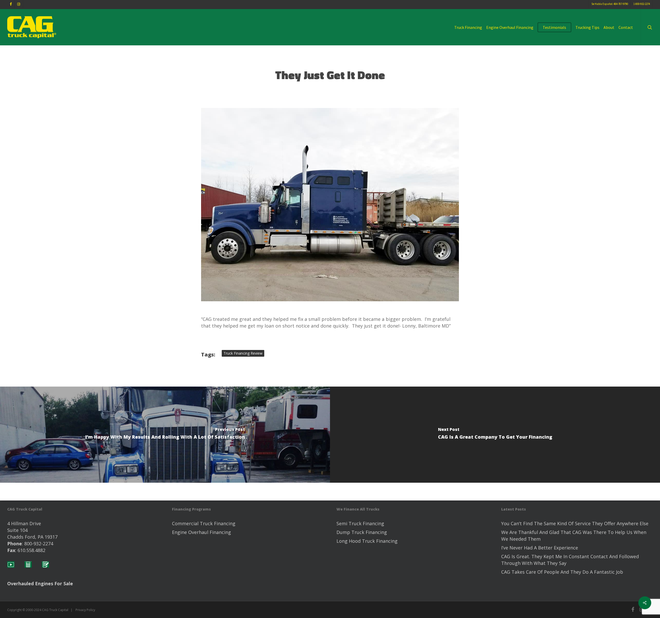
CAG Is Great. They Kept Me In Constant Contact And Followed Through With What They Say (570, 559)
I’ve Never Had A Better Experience (539, 548)
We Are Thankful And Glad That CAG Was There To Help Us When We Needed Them (573, 535)
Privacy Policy (85, 610)
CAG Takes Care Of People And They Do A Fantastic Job (562, 572)
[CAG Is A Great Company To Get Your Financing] (495, 435)
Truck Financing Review (243, 353)
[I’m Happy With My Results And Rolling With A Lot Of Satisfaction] (165, 435)
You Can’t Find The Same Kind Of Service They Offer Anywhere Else (574, 523)
